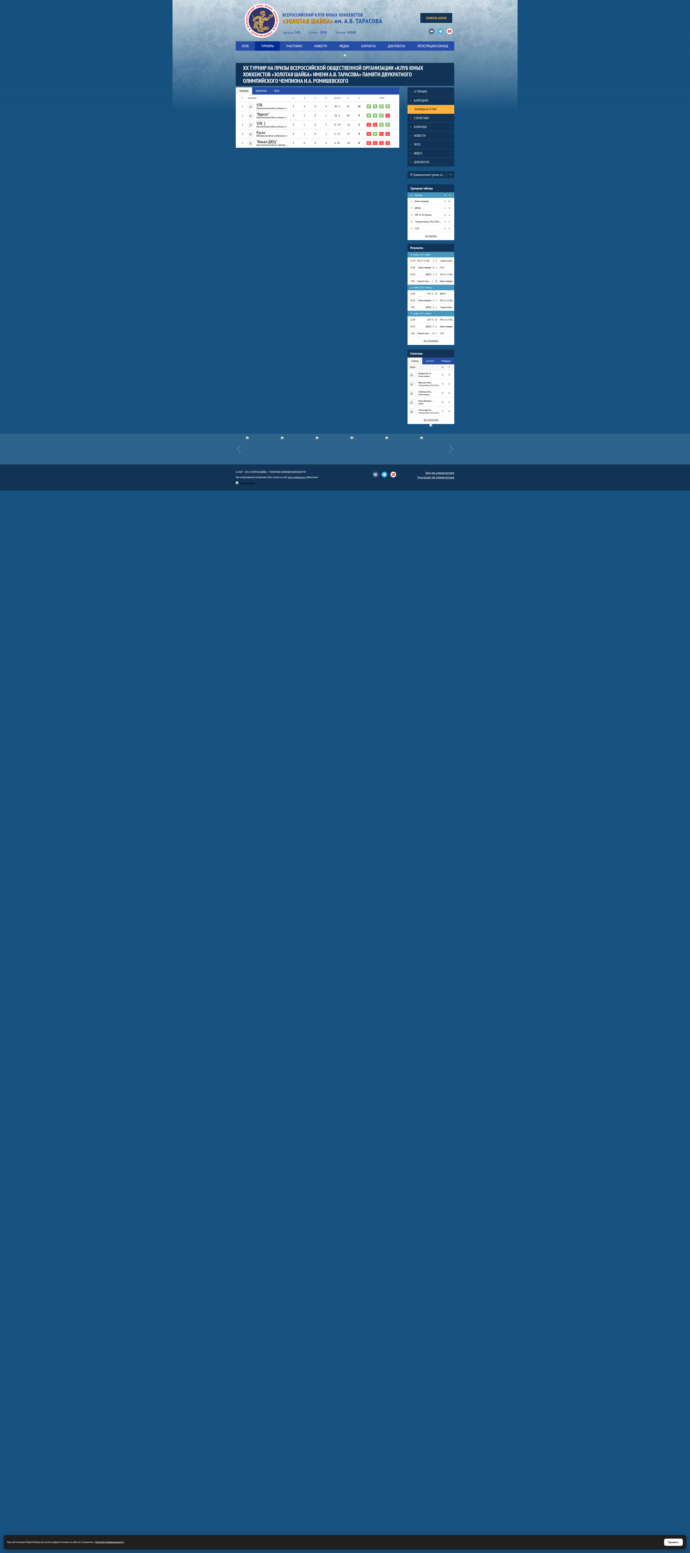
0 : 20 (434, 293)
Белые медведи (422, 201)
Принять (673, 1542)
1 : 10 (434, 281)
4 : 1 (435, 307)
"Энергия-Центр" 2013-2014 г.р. (428, 221)
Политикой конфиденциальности (109, 1542)
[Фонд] (298, 438)
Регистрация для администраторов (435, 477)
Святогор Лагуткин (425, 391)
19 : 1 (434, 267)
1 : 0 (435, 274)
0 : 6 (435, 326)
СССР (417, 228)
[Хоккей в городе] (263, 438)
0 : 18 (434, 319)
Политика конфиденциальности (287, 472)
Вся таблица (431, 236)
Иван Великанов (425, 400)
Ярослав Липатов (425, 382)
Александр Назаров (425, 410)
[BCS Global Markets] (402, 438)
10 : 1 (434, 333)
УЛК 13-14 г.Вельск (423, 214)
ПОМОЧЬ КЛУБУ (436, 18)
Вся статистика (431, 420)
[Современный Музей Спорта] (368, 438)
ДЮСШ (418, 208)
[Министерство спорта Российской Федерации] (437, 438)
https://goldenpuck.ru (297, 477)
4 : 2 (435, 300)
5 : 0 (435, 260)
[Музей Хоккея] (333, 438)
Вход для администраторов (440, 473)
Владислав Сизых (425, 373)
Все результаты (431, 340)
